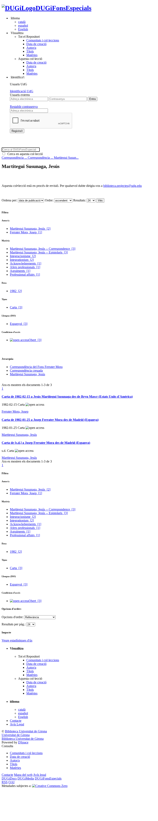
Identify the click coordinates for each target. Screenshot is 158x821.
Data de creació (36, 44)
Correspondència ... (15, 157)
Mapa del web (23, 774)
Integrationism (22, 259)
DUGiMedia (25, 778)
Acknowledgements (25, 263)
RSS (5, 782)
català (22, 22)
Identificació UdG (21, 91)
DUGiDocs (9, 778)
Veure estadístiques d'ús (17, 640)
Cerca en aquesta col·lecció (24, 154)
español (23, 25)
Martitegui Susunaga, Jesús (30, 228)
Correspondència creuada (26, 370)
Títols (30, 51)
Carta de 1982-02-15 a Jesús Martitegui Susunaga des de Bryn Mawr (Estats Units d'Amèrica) (67, 396)
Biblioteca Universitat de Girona (26, 731)
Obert (35, 340)
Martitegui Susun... (66, 157)
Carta (16, 307)
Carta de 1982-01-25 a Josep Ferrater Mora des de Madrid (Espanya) (50, 419)
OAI (11, 782)
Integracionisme (23, 256)
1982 (16, 291)
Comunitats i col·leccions (42, 40)
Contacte (15, 720)
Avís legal (39, 774)
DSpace (23, 742)
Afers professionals (25, 267)
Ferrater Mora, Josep (26, 232)
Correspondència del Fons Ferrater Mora (36, 367)
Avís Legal (17, 724)
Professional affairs (25, 274)
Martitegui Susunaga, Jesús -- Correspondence (42, 248)
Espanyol (18, 323)
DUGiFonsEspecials (63, 8)
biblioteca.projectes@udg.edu (122, 185)
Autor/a (31, 47)
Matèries (31, 55)
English (23, 29)
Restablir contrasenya (24, 106)
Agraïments (20, 271)
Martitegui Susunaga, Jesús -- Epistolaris (39, 252)
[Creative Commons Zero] (49, 786)
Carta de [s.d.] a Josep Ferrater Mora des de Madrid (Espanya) (46, 442)
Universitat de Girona (16, 735)
